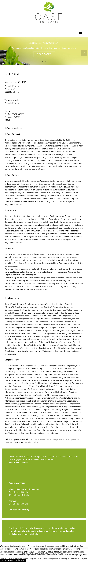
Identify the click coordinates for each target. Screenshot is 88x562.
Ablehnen (20, 560)
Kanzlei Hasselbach (31, 442)
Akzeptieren (7, 560)
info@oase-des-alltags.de (21, 120)
